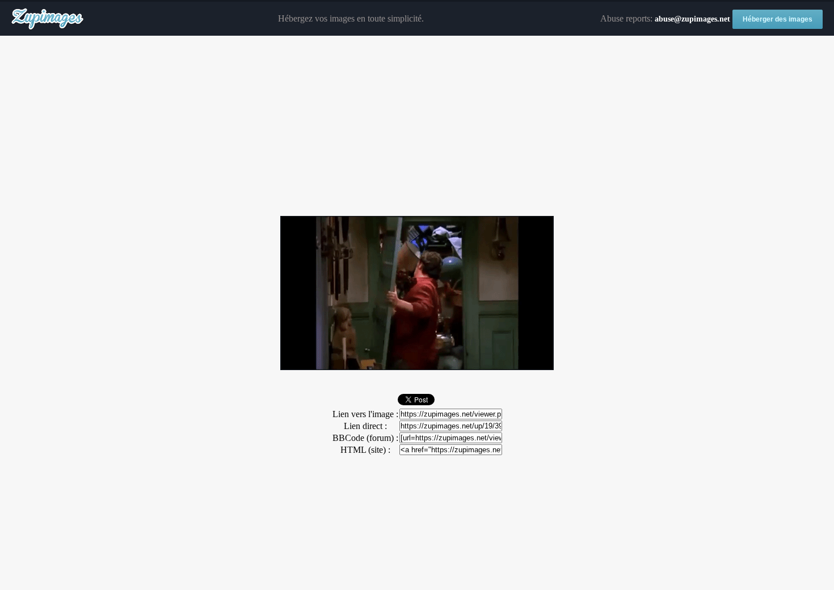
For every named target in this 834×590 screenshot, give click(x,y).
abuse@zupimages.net (692, 19)
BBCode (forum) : (365, 438)
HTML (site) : (365, 450)
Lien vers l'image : (365, 414)
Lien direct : (365, 426)
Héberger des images (777, 19)
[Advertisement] (417, 126)
